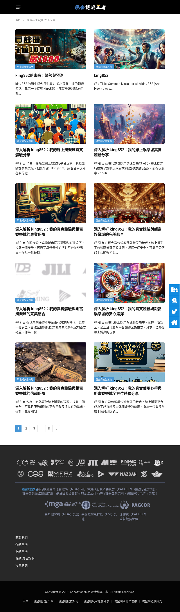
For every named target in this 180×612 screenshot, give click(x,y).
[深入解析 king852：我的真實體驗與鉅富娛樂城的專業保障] (50, 203)
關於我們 (21, 537)
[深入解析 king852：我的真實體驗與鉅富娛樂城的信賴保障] (50, 362)
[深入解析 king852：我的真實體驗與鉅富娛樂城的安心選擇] (129, 283)
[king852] (129, 49)
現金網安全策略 (25, 67)
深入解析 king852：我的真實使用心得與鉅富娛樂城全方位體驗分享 (128, 391)
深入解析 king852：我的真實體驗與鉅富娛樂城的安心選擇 (128, 311)
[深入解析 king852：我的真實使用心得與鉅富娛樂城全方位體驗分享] (129, 362)
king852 (101, 75)
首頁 (25, 601)
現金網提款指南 (68, 601)
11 (49, 428)
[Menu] (18, 7)
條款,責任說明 (24, 558)
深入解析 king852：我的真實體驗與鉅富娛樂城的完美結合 (128, 232)
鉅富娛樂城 (29, 489)
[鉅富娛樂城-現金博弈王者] (90, 7)
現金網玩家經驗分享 (96, 601)
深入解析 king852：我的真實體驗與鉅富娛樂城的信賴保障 (49, 391)
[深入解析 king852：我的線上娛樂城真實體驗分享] (50, 124)
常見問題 (21, 565)
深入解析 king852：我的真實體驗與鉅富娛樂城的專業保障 (49, 232)
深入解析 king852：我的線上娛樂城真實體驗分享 (49, 152)
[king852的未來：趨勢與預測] (50, 49)
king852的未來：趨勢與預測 (39, 75)
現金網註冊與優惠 (125, 601)
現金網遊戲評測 (104, 67)
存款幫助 (21, 544)
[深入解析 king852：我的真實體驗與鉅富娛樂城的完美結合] (129, 203)
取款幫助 (21, 551)
